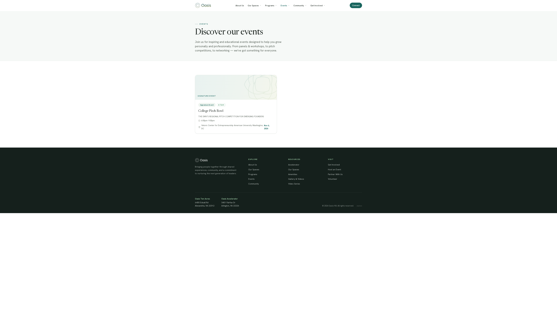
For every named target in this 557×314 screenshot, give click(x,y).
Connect (356, 5)
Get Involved (316, 5)
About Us (239, 5)
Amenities (292, 174)
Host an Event (334, 169)
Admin (359, 206)
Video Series (294, 183)
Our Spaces (253, 5)
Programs (269, 5)
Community (298, 5)
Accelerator (293, 164)
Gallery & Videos (296, 179)
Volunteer (332, 179)
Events (284, 5)
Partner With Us (335, 174)
